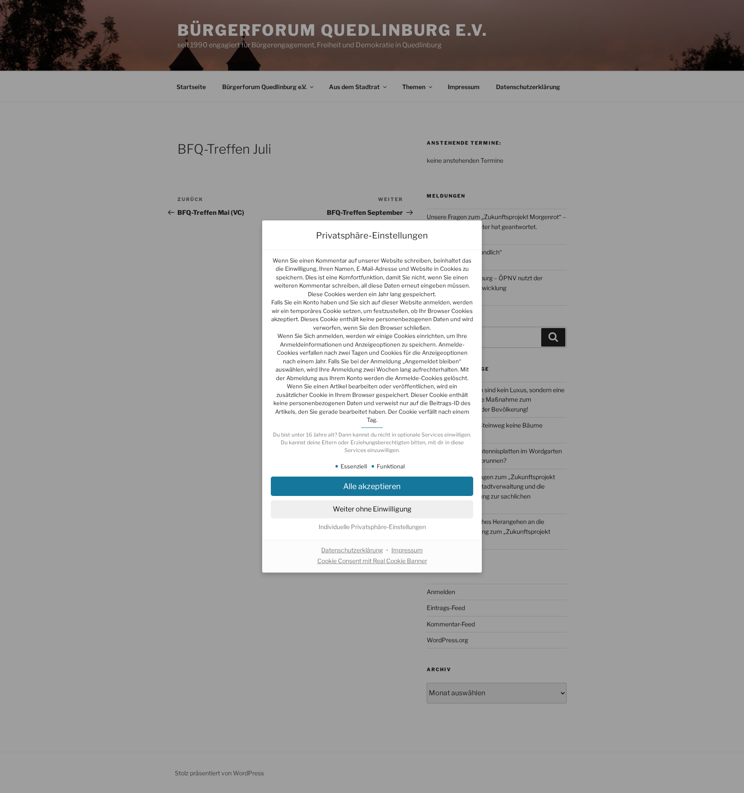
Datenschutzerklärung (352, 550)
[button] (372, 527)
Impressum (407, 550)
